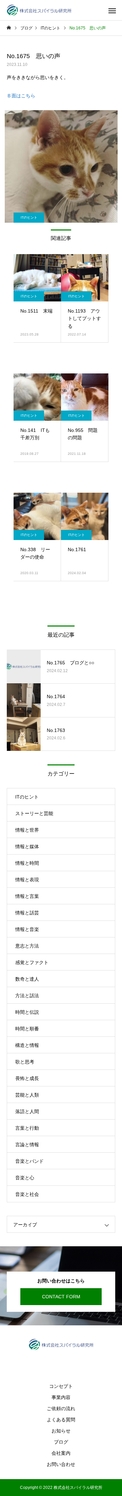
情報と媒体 (27, 846)
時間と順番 (27, 1028)
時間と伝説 (27, 1012)
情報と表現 (27, 879)
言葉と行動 (27, 1128)
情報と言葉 (27, 896)
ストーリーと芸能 (34, 813)
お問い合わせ (61, 1464)
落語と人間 (27, 1111)
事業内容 (61, 1397)
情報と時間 (27, 863)
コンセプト (61, 1386)
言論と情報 (27, 1144)
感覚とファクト (31, 962)
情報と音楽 (27, 929)
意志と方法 (27, 946)
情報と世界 (27, 830)
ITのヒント (29, 217)
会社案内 (61, 1453)
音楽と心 (24, 1177)
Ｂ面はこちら (21, 95)
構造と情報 (27, 1045)
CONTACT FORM (61, 1296)
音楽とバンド (29, 1161)
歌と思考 (24, 1061)
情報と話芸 (27, 912)
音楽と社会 (27, 1194)
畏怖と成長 (27, 1078)
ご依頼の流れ (61, 1408)
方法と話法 (27, 995)
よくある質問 (61, 1419)
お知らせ (61, 1430)
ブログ (61, 1442)
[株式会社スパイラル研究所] (39, 10)
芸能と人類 (27, 1095)
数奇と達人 (27, 979)
